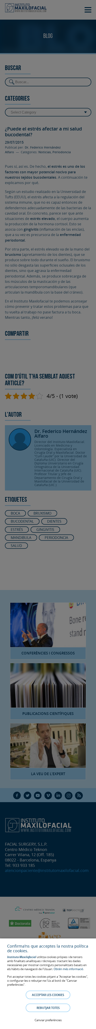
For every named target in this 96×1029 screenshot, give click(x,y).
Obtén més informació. (69, 969)
